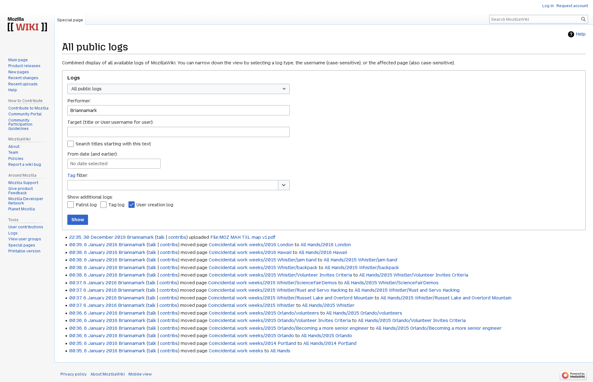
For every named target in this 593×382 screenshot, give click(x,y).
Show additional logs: (90, 197)
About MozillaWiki (107, 374)
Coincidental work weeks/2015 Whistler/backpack (263, 267)
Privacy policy (74, 374)
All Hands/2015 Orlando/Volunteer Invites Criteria (412, 320)
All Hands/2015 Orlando (326, 335)
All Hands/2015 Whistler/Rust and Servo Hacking (407, 290)
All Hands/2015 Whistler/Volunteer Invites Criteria (413, 275)
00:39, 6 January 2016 (93, 244)
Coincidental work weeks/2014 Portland (252, 343)
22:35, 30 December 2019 (97, 237)
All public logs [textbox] (86, 89)
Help (581, 34)
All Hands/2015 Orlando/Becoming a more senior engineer (439, 328)
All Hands (280, 351)
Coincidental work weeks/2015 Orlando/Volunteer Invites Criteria (280, 320)
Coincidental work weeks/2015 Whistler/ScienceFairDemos (272, 282)
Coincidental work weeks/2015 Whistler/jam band (263, 260)
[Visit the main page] (27, 24)
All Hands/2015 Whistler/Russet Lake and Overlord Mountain (446, 298)
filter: (77, 175)
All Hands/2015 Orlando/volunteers (364, 313)
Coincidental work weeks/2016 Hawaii (250, 252)
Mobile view (140, 374)
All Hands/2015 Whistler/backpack (362, 267)
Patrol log (86, 205)
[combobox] (178, 89)
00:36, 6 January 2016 (93, 313)
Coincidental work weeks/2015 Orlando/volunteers (264, 313)
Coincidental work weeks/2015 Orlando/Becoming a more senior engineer (289, 328)
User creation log (155, 205)
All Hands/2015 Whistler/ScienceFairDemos (391, 282)
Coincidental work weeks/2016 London (251, 244)
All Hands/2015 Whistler (328, 305)
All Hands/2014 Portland (329, 343)
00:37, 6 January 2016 (93, 282)
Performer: (79, 101)
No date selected (88, 163)
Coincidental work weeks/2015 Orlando (251, 335)
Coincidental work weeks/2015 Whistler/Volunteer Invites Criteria (280, 275)
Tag (71, 175)
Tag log (116, 205)
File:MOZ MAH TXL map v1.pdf (242, 237)
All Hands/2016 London (326, 244)
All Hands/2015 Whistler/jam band (360, 260)
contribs (177, 237)
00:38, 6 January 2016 (93, 252)
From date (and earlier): (92, 154)
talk (161, 237)
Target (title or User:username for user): (110, 122)
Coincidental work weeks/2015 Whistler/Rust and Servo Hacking (277, 290)
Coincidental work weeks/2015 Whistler (251, 305)
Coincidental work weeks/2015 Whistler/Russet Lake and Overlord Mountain (290, 298)
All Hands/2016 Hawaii (323, 252)
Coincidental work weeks (236, 351)
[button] (284, 185)
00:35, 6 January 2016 (93, 343)
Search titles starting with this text (113, 144)
